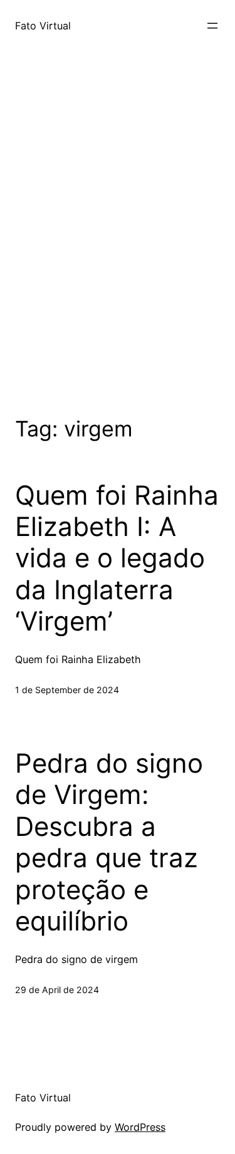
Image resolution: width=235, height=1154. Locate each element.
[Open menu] (212, 25)
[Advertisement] (117, 248)
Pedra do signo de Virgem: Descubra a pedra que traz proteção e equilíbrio (109, 842)
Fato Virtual (43, 25)
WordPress (140, 1127)
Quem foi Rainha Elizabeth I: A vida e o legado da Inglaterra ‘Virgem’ (117, 558)
